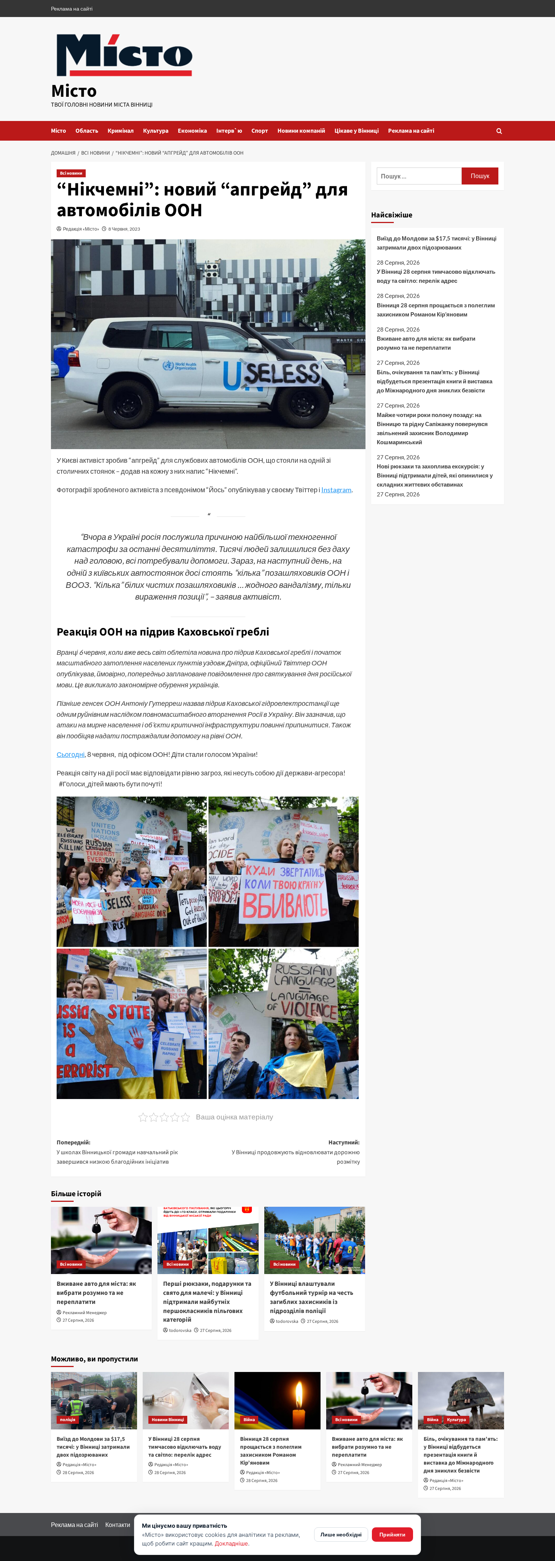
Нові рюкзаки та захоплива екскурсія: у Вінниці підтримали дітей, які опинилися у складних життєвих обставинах (435, 475)
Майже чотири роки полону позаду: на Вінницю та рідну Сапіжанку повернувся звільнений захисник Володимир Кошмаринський (432, 428)
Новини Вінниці (168, 1420)
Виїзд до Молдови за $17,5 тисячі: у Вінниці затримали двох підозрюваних (436, 243)
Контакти (117, 1524)
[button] (499, 131)
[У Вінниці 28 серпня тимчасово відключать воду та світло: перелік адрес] (186, 1400)
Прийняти (392, 1534)
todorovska (180, 1330)
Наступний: (295, 1152)
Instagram (336, 489)
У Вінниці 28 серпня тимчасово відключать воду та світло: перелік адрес (436, 276)
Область (87, 131)
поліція (68, 1420)
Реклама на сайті (71, 8)
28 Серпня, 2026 (78, 1473)
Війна (249, 1420)
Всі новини (71, 173)
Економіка (192, 131)
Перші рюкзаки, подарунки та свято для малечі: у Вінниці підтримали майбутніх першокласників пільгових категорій (207, 1301)
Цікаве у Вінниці (357, 131)
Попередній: (117, 1152)
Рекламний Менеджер (85, 1313)
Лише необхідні (341, 1534)
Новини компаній (301, 131)
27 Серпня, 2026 (78, 1320)
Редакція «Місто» (81, 229)
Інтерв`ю (229, 131)
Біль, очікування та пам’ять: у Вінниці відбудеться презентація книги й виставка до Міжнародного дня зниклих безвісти (434, 381)
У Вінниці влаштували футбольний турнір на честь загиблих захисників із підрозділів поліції (311, 1297)
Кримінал (121, 131)
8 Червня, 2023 (124, 229)
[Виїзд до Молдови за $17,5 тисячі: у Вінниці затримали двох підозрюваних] (94, 1400)
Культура (155, 131)
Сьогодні (71, 754)
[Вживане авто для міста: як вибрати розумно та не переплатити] (101, 1240)
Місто (74, 91)
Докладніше (231, 1543)
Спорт (259, 131)
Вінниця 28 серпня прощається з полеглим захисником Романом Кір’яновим (436, 310)
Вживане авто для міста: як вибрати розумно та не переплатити (96, 1293)
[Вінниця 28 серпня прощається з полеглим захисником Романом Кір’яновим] (277, 1400)
